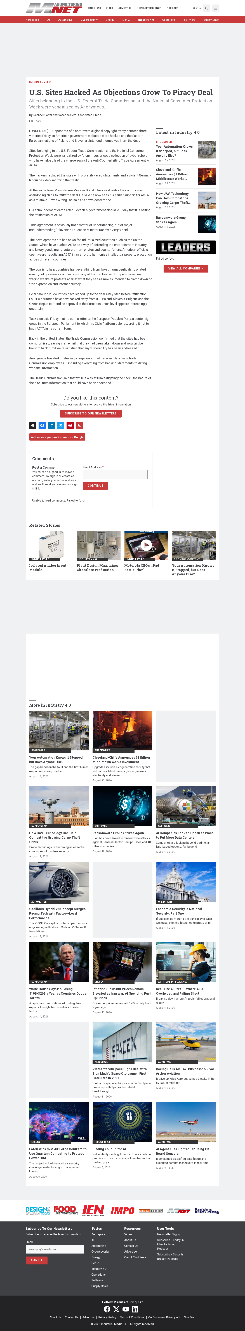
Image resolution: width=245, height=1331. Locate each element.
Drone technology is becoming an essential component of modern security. (57, 849)
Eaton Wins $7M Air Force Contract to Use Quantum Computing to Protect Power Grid (58, 1153)
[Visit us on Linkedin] (135, 1309)
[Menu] (215, 8)
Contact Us (72, 1317)
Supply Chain (39, 825)
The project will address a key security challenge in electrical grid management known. (55, 1167)
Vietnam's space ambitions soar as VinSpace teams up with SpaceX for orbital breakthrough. (122, 1087)
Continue (95, 485)
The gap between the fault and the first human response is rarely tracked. (58, 769)
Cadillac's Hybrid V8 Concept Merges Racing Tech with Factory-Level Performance (57, 913)
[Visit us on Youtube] (125, 1309)
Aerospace (101, 1061)
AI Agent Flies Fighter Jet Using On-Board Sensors (183, 1151)
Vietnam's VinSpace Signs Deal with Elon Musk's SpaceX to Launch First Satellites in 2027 (120, 1073)
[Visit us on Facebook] (107, 1309)
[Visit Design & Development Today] (38, 1210)
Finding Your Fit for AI (109, 1149)
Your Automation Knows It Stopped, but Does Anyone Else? (174, 151)
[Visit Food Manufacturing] (66, 1210)
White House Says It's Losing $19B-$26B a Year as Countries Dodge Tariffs (57, 993)
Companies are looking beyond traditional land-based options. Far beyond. (183, 844)
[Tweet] (60, 425)
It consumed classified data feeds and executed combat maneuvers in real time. (182, 1160)
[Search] (206, 8)
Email (29, 1242)
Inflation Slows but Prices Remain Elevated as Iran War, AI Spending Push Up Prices (122, 993)
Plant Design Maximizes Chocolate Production (98, 567)
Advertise (88, 1317)
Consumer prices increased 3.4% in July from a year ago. (122, 1005)
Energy (99, 981)
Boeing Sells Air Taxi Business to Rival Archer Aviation (185, 1071)
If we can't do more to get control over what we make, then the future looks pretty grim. (184, 920)
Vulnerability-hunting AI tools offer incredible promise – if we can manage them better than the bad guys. (122, 1158)
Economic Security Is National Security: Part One (179, 911)
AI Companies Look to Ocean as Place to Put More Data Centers (185, 835)
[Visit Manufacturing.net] (179, 1210)
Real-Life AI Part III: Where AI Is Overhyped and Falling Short (179, 991)
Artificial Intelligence (172, 981)
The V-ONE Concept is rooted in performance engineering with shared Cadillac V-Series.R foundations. (58, 927)
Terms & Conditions (132, 1317)
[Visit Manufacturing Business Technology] (207, 1210)
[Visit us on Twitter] (116, 1309)
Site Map (189, 1317)
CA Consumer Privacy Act (164, 1317)
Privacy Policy (107, 1317)
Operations (165, 901)
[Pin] (70, 425)
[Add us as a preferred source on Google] (79, 425)
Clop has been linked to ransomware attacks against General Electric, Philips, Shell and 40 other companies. (122, 842)
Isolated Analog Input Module (47, 567)
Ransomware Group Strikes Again (171, 220)
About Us (55, 1317)
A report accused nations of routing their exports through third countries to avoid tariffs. (55, 1007)
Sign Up (36, 1260)
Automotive (102, 750)
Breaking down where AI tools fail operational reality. (185, 1000)
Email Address (93, 467)
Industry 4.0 (40, 82)
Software (101, 825)
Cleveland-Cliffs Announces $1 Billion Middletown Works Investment (172, 174)
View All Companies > (185, 268)
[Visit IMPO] (122, 1210)
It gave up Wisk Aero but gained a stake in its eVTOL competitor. (185, 1080)
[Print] (32, 425)
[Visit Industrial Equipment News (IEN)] (93, 1210)
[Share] (42, 425)
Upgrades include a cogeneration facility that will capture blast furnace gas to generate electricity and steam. (121, 771)
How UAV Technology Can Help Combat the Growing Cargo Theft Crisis (172, 198)
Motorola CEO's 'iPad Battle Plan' (141, 567)
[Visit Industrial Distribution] (150, 1210)
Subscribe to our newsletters (91, 413)
